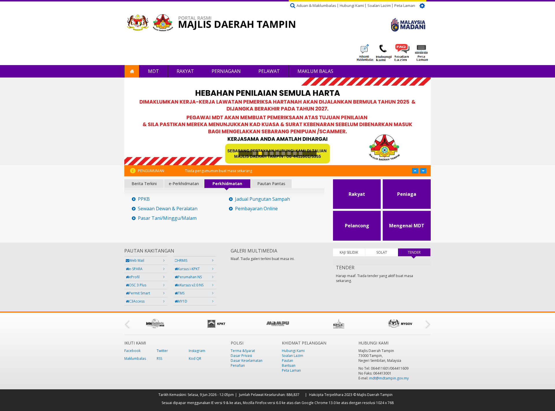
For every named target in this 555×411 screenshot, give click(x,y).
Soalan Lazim (379, 5)
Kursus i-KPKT (189, 268)
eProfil (134, 276)
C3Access (137, 301)
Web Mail (136, 260)
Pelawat (269, 71)
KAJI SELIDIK (349, 252)
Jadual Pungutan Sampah (262, 199)
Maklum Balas (315, 71)
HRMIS (182, 260)
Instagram (197, 350)
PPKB (144, 199)
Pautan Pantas (271, 183)
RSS (159, 358)
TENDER (419, 252)
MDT (153, 71)
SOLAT (381, 252)
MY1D (182, 301)
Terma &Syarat (243, 350)
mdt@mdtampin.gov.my (389, 378)
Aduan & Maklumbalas (316, 5)
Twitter (162, 350)
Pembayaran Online (256, 209)
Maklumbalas (135, 358)
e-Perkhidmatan (184, 183)
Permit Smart (139, 293)
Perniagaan (226, 71)
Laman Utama (131, 71)
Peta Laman (404, 5)
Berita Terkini (144, 183)
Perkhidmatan (227, 183)
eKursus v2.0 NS (191, 285)
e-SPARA (136, 268)
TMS (181, 293)
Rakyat (185, 71)
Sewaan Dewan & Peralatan (167, 209)
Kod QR (195, 358)
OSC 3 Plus (137, 285)
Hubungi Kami (352, 5)
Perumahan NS (190, 276)
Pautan (287, 360)
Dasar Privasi (241, 355)
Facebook (132, 350)
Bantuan (288, 365)
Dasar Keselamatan (246, 360)
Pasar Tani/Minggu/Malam (167, 218)
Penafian (238, 365)
